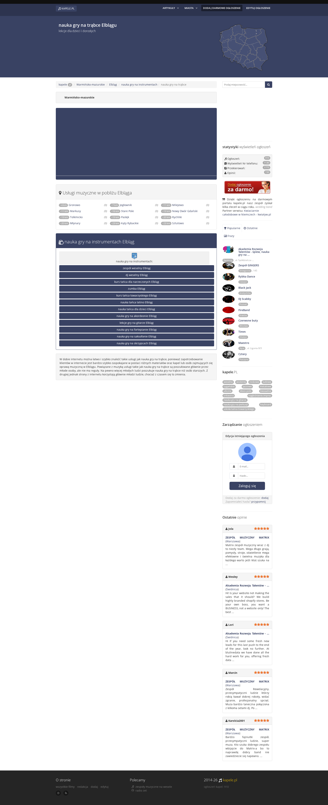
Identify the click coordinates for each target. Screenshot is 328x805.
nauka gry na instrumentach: (134, 261)
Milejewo (178, 205)
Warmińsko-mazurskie (90, 84)
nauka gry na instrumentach (139, 84)
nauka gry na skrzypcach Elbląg (137, 343)
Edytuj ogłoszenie (258, 8)
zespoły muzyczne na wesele (154, 786)
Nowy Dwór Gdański (185, 211)
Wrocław (244, 326)
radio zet (141, 790)
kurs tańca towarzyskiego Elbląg (136, 295)
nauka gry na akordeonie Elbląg (137, 316)
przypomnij (258, 501)
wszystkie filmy (65, 786)
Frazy (230, 236)
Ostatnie (252, 228)
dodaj (265, 498)
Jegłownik (126, 205)
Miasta (189, 8)
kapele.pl (230, 779)
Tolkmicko (76, 217)
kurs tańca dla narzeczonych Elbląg (136, 282)
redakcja (82, 786)
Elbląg (113, 84)
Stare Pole (127, 211)
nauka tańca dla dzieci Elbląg (136, 309)
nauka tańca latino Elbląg (137, 302)
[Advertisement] (130, 54)
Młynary (75, 223)
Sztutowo (178, 223)
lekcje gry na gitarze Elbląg (137, 323)
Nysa (242, 348)
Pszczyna (244, 359)
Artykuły (169, 8)
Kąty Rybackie (130, 223)
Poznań (243, 304)
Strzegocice (245, 270)
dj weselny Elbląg (137, 275)
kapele (65, 84)
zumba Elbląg (136, 288)
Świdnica (228, 260)
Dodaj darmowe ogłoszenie (221, 8)
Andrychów (245, 293)
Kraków (243, 315)
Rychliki (177, 217)
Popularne (233, 228)
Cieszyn (243, 282)
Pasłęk (125, 217)
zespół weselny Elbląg (137, 268)
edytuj (105, 786)
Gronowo (74, 205)
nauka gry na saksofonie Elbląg (136, 336)
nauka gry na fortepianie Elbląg (137, 329)
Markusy (75, 211)
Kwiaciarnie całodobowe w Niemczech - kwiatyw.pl (246, 212)
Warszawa (232, 541)
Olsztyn (243, 337)
